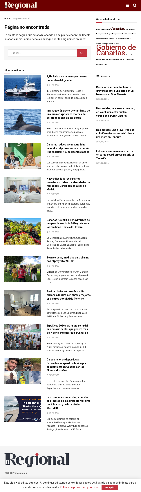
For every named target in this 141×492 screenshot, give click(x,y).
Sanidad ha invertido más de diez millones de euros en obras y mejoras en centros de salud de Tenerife (69, 295)
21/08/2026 (53, 85)
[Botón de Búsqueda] (135, 5)
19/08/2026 (103, 163)
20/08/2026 (53, 375)
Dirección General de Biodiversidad (122, 59)
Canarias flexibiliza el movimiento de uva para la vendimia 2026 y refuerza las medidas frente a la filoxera (68, 223)
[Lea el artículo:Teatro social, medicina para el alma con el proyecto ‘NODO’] (22, 269)
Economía (99, 29)
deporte (108, 59)
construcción (123, 34)
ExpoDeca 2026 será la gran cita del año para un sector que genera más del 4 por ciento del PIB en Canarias (67, 329)
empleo (105, 38)
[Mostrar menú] (127, 5)
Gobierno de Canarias (116, 50)
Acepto (110, 487)
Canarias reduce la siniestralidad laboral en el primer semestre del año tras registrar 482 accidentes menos (68, 148)
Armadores (99, 38)
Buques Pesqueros (113, 34)
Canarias (117, 28)
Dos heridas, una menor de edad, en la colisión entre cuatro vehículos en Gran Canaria (115, 112)
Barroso (128, 55)
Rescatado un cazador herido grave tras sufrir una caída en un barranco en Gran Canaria (115, 91)
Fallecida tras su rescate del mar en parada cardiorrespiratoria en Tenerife (115, 155)
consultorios (132, 34)
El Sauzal (106, 29)
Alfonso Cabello (101, 64)
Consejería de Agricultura (116, 38)
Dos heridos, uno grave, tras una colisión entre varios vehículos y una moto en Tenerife (115, 133)
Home (7, 18)
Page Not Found (21, 18)
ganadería (103, 34)
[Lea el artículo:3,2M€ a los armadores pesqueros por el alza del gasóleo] (22, 88)
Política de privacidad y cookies (79, 487)
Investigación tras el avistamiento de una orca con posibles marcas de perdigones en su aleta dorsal (68, 114)
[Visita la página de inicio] (20, 5)
